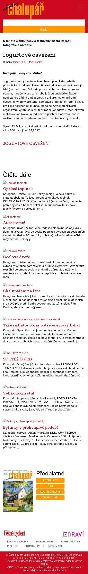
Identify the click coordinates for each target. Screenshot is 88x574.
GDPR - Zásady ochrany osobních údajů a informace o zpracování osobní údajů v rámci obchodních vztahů (44, 569)
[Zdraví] (73, 533)
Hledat (44, 29)
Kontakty (33, 546)
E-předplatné (70, 541)
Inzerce (12, 546)
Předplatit (50, 480)
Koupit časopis (50, 491)
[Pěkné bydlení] (14, 533)
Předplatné (44, 541)
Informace (55, 546)
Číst (50, 486)
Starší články (35, 62)
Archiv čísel (50, 497)
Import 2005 (19, 62)
